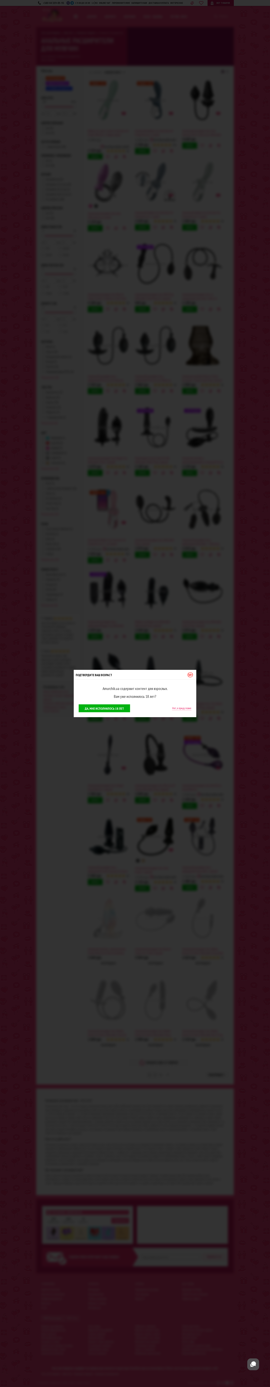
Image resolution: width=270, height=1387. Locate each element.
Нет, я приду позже (181, 708)
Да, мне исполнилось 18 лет (104, 708)
